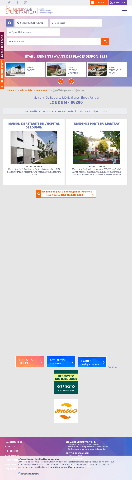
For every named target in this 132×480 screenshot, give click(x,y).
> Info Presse (11, 451)
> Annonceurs (12, 455)
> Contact (10, 446)
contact (100, 2)
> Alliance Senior (13, 442)
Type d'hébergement (62, 90)
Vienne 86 (12, 90)
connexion (119, 2)
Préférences (79, 90)
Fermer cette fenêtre (29, 473)
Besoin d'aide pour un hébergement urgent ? (67, 193)
